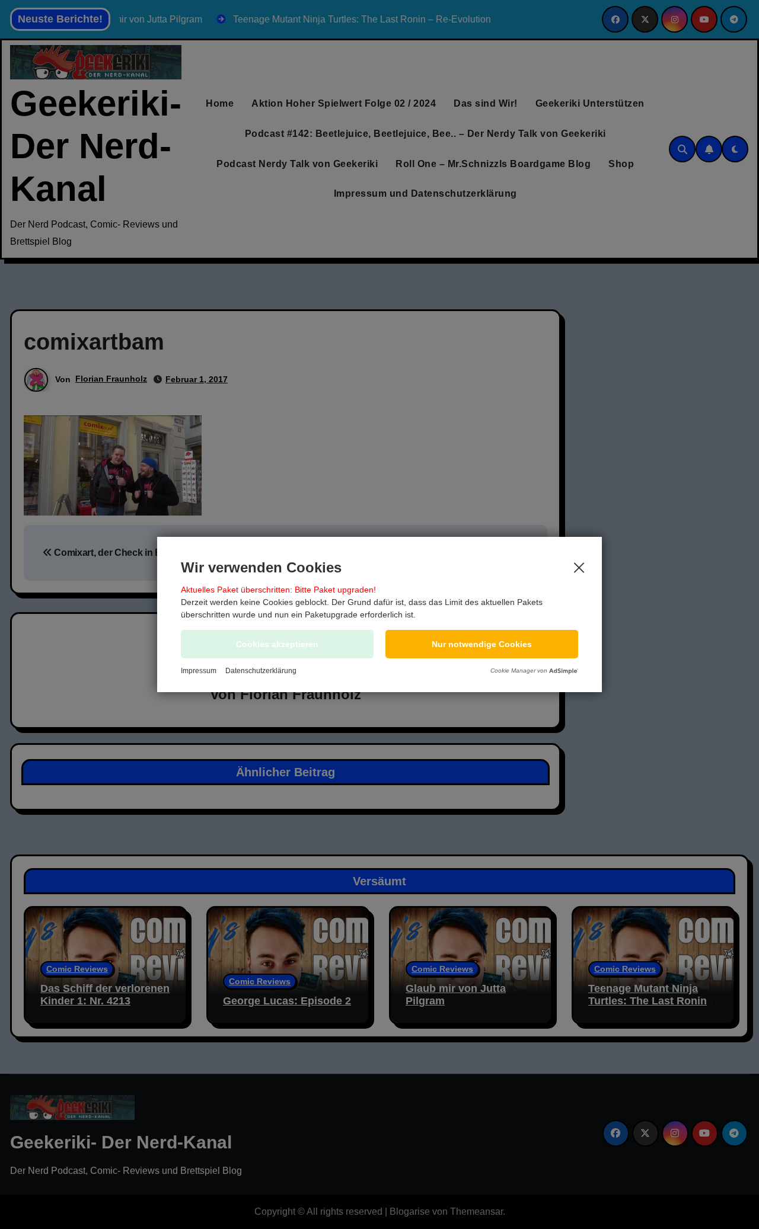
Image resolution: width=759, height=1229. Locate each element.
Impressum (198, 671)
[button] (481, 644)
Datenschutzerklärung (260, 671)
